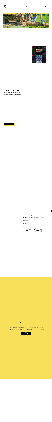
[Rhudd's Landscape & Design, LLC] (5, 6)
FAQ (33, 13)
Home (16, 13)
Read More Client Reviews (26, 333)
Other (27, 13)
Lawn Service (20, 13)
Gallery (29, 13)
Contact (35, 13)
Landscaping (24, 13)
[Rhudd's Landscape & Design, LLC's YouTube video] (39, 58)
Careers (32, 13)
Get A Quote (9, 124)
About (18, 13)
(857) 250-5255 (47, 6)
